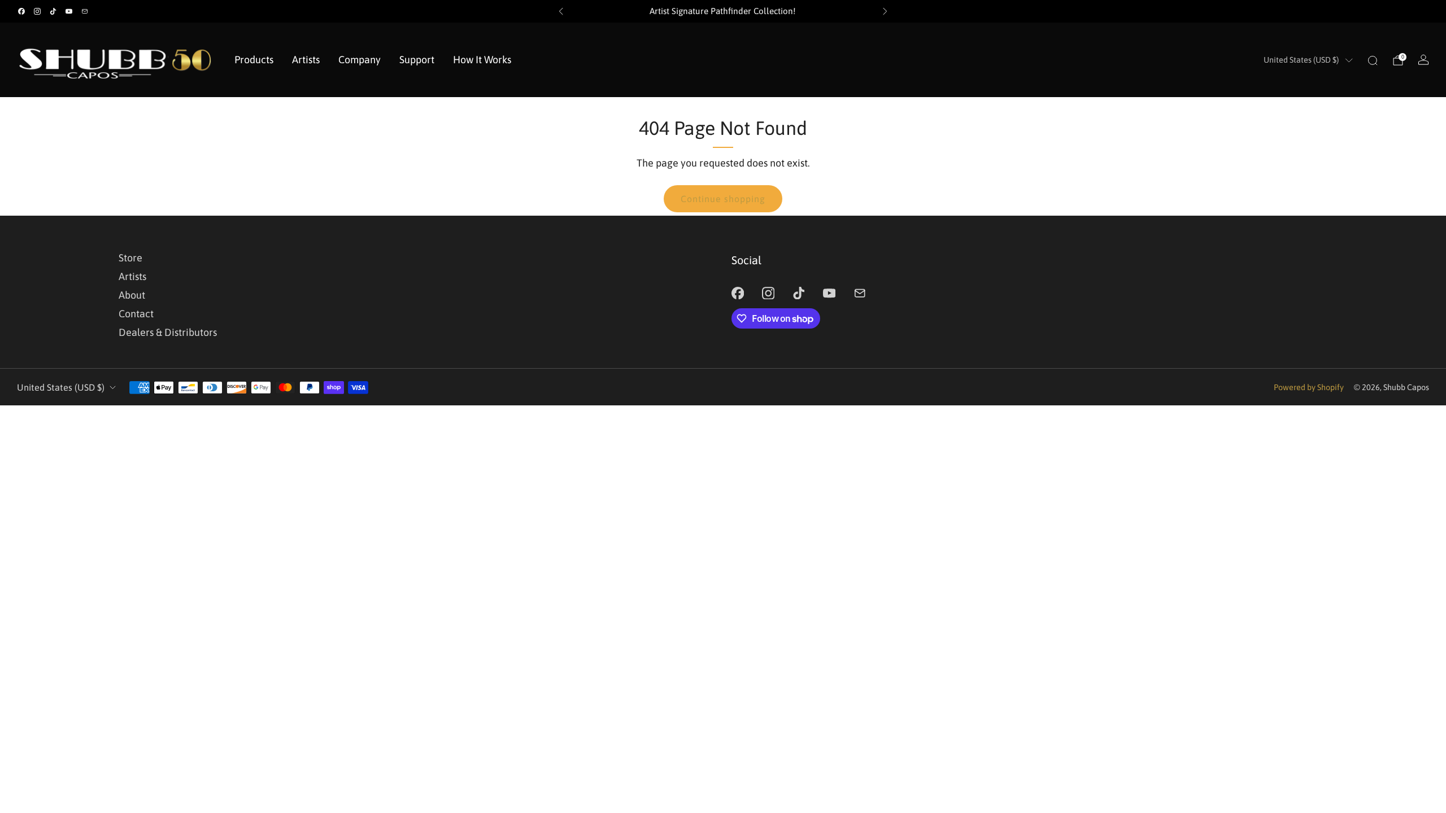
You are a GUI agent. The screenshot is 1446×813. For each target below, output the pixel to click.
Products (253, 59)
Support (416, 59)
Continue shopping (723, 199)
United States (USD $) (1301, 59)
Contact (136, 314)
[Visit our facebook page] (21, 11)
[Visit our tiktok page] (53, 11)
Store (130, 258)
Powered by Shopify (1309, 387)
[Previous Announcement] (561, 11)
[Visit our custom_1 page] (85, 11)
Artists (306, 59)
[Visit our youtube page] (69, 11)
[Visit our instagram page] (37, 11)
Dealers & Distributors (168, 332)
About (132, 295)
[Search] (1372, 60)
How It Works (482, 59)
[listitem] (723, 11)
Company (359, 59)
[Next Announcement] (885, 11)
